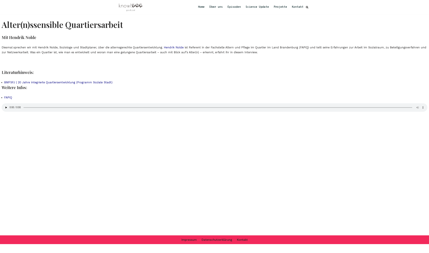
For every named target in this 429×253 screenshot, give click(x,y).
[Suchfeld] (307, 7)
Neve (122, 248)
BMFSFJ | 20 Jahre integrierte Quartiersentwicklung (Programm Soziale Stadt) (58, 82)
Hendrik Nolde (174, 47)
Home (201, 7)
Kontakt (297, 7)
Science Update (257, 7)
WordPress (157, 248)
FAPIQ (8, 97)
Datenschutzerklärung (216, 239)
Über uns (216, 7)
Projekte (280, 7)
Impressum (189, 239)
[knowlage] (130, 7)
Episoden (234, 7)
